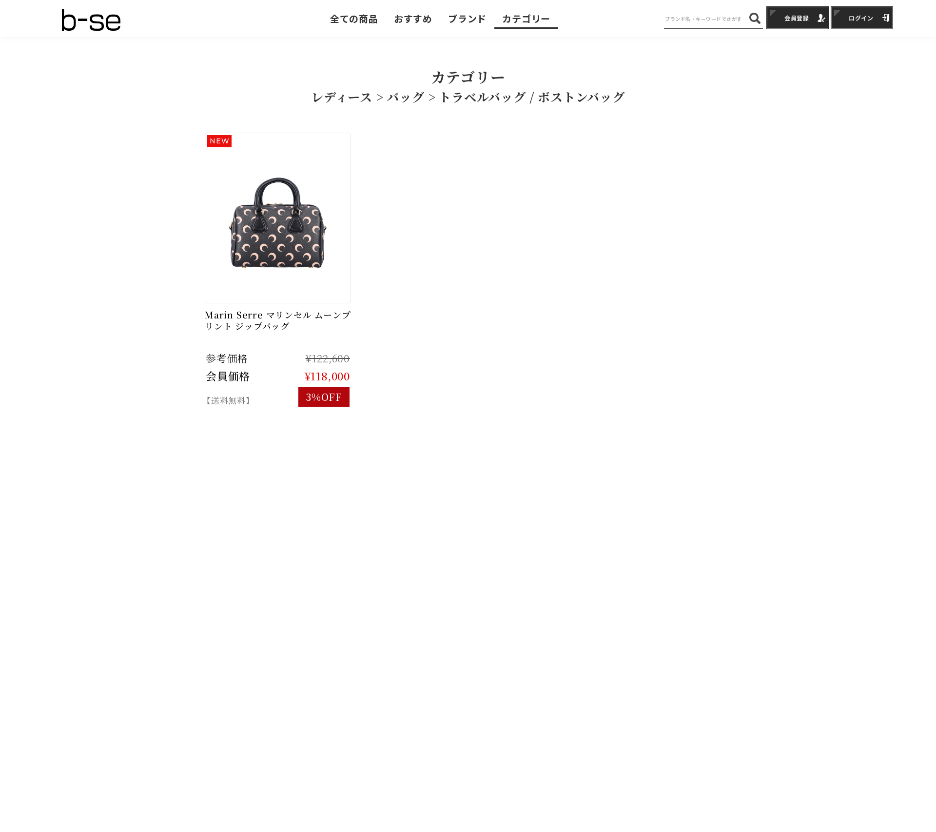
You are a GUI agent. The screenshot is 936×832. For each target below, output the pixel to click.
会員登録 (796, 18)
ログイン (861, 18)
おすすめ (413, 18)
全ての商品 (354, 18)
